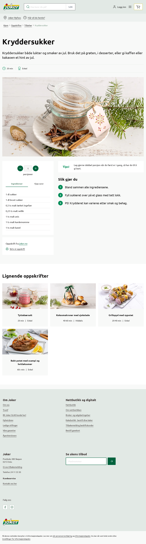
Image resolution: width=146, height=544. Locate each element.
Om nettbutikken (73, 410)
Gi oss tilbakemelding (12, 467)
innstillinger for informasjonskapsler (16, 539)
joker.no (23, 243)
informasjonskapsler (82, 536)
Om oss (6, 404)
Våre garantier (9, 430)
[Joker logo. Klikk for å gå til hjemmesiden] (11, 6)
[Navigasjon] (130, 7)
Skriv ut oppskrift (17, 249)
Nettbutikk (71, 404)
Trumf (5, 410)
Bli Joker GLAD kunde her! (14, 415)
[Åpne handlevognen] (138, 7)
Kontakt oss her (10, 483)
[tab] (17, 183)
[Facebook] (5, 507)
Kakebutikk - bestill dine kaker (79, 420)
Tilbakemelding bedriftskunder (80, 425)
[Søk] (112, 461)
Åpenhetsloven (10, 435)
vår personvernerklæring (62, 536)
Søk (70, 6)
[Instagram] (12, 507)
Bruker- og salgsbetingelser (78, 415)
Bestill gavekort (73, 430)
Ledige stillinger (10, 425)
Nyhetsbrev (8, 420)
